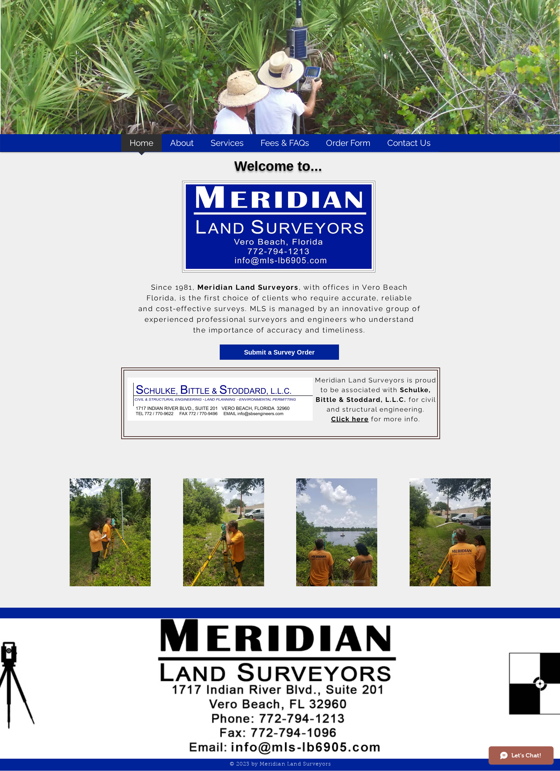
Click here (350, 419)
